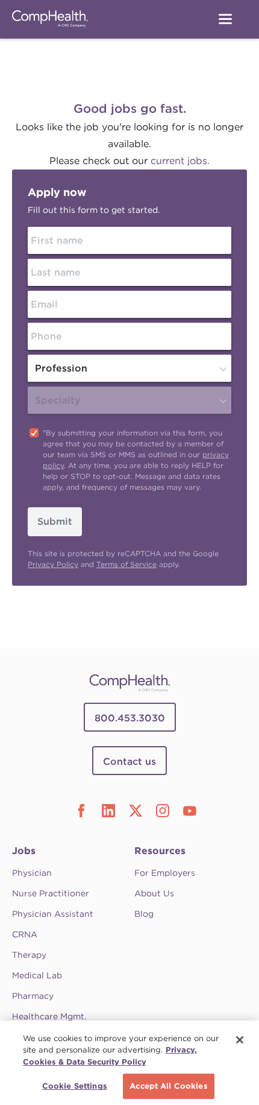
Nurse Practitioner (50, 893)
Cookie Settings (74, 1086)
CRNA (24, 934)
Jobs (24, 850)
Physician (32, 873)
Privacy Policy (53, 564)
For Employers (164, 873)
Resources (160, 850)
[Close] (239, 1040)
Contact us (129, 761)
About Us (154, 893)
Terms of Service (126, 564)
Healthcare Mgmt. (49, 1016)
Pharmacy (33, 996)
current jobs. (180, 160)
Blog (144, 914)
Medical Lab (37, 975)
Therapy (29, 955)
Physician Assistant (52, 914)
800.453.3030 (130, 718)
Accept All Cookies (168, 1086)
